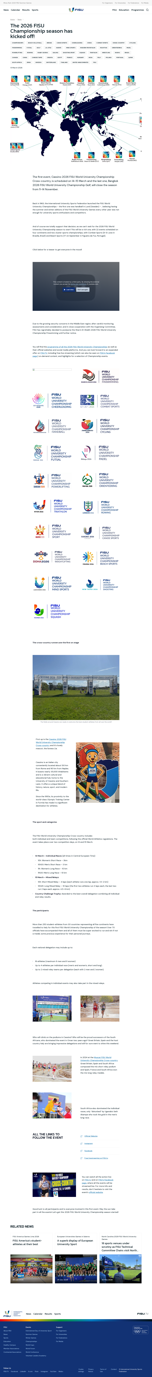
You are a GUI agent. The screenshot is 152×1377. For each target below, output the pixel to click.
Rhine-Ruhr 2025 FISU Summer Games (17, 3)
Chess (89, 43)
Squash (82, 53)
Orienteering (117, 48)
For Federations (133, 3)
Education (124, 10)
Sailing (55, 53)
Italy (99, 57)
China (25, 57)
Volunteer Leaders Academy (36, 1356)
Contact (114, 1369)
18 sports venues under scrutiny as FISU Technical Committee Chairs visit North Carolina (119, 1247)
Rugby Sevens (43, 53)
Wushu (117, 53)
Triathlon (93, 53)
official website (96, 1192)
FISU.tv (88, 1180)
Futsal (29, 48)
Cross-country (119, 43)
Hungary (80, 57)
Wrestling (106, 53)
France (69, 57)
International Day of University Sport (39, 1331)
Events (28, 1327)
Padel (129, 48)
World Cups (30, 1345)
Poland (108, 57)
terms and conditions (78, 284)
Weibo (61, 1371)
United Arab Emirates (80, 62)
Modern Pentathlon (87, 48)
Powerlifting (17, 53)
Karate (58, 48)
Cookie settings (81, 1370)
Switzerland (51, 62)
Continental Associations (12, 1352)
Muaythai (103, 48)
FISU (114, 10)
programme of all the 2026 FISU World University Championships (77, 347)
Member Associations (11, 1349)
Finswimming (17, 48)
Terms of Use (103, 1370)
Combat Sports (102, 43)
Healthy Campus (10, 1345)
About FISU (7, 1331)
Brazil (127, 53)
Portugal (120, 57)
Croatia (50, 57)
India (90, 57)
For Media (144, 3)
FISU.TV (44, 353)
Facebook (14, 1371)
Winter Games (31, 1338)
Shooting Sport (69, 53)
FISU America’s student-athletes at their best (27, 1242)
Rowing (30, 53)
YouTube (53, 1371)
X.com (30, 1371)
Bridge (49, 43)
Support (59, 1327)
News (6, 10)
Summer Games (31, 1334)
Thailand (64, 62)
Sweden (38, 62)
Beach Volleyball (35, 43)
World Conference (32, 1352)
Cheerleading (77, 43)
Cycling (132, 43)
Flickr (37, 1371)
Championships (17, 43)
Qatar (130, 57)
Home (12, 19)
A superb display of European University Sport (75, 1242)
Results (26, 10)
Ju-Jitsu (48, 48)
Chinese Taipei (37, 57)
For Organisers (107, 3)
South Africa (17, 62)
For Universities (120, 3)
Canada (15, 57)
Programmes (137, 10)
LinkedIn (23, 1371)
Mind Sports (70, 48)
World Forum (30, 1349)
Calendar (15, 10)
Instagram (44, 1371)
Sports (35, 10)
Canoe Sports (62, 43)
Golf (38, 48)
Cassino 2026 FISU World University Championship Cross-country (51, 742)
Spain (29, 62)
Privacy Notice (91, 1370)
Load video (70, 289)
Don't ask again (83, 289)
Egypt (60, 57)
